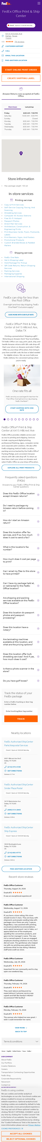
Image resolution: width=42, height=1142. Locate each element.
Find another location (16, 60)
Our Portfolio (6, 1063)
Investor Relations (8, 1066)
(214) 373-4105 (14, 767)
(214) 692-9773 (14, 853)
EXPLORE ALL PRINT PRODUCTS (18, 467)
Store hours (12, 107)
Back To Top (21, 1031)
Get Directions (13, 771)
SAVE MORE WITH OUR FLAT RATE (21, 315)
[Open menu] (39, 3)
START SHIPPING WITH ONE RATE (19, 408)
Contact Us (5, 1085)
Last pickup (29, 107)
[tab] (4, 419)
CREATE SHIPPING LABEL (18, 77)
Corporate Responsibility (11, 1078)
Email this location (14, 56)
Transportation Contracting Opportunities (18, 1072)
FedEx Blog (5, 1075)
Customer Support (12, 45)
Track (21, 718)
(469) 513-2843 (14, 810)
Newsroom (5, 1082)
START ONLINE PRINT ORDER (19, 68)
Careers (4, 1069)
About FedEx (6, 1059)
